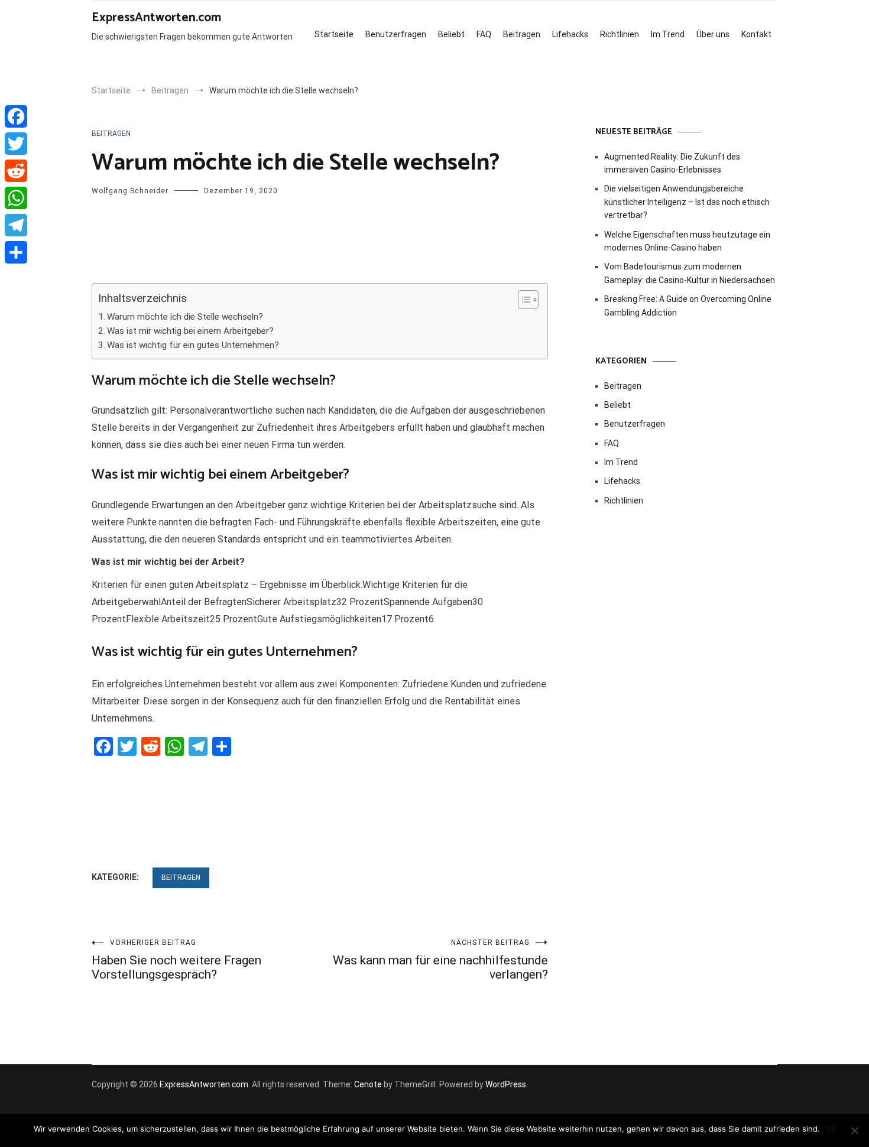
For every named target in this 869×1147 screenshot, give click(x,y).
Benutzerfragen (395, 34)
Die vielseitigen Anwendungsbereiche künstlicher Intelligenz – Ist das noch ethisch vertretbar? (687, 202)
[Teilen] (16, 252)
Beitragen (521, 34)
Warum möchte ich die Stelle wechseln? (185, 316)
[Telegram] (16, 225)
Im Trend (668, 34)
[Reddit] (16, 170)
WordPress (505, 1084)
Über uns (712, 34)
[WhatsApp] (16, 198)
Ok (831, 1128)
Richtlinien (619, 34)
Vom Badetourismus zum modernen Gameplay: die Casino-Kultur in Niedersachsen (689, 273)
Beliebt (451, 34)
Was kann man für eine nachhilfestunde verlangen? (440, 960)
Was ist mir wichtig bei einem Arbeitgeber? (190, 331)
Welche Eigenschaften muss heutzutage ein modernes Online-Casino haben (687, 241)
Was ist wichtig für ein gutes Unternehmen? (193, 345)
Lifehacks (570, 34)
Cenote (368, 1084)
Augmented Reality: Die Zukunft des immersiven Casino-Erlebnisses (672, 163)
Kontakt (756, 34)
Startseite (334, 34)
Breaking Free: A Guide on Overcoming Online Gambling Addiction (687, 305)
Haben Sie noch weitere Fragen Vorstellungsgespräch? (176, 960)
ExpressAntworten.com (156, 18)
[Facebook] (16, 116)
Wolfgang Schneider (130, 191)
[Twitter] (16, 143)
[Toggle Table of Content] (522, 300)
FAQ (483, 34)
